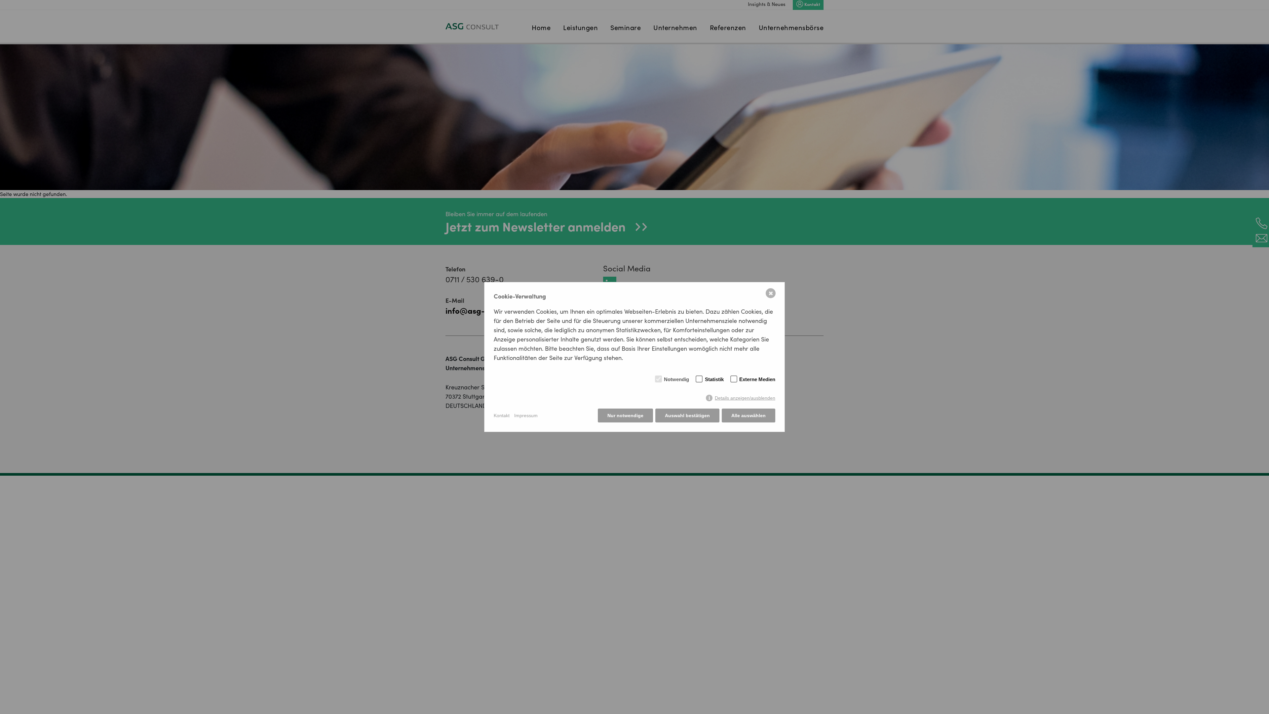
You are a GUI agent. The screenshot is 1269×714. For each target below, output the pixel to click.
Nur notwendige (625, 415)
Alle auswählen (748, 415)
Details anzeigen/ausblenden (745, 398)
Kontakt (502, 415)
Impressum (526, 415)
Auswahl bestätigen (687, 415)
